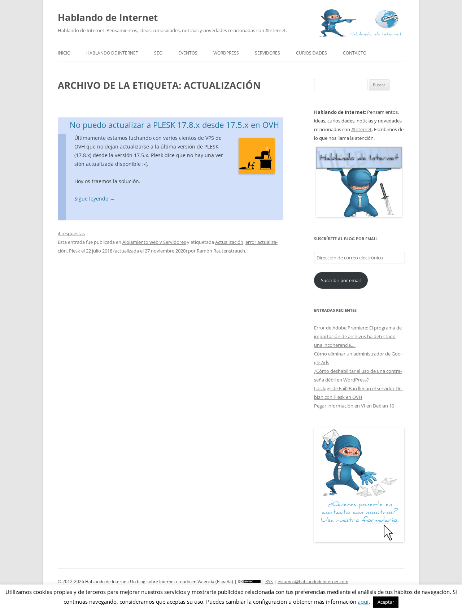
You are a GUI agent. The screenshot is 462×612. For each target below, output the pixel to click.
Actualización (229, 242)
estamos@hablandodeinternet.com (313, 581)
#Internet (361, 129)
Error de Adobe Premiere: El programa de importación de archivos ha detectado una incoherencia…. (358, 336)
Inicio (64, 53)
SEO (158, 53)
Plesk (74, 250)
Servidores (267, 53)
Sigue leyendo (94, 198)
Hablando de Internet (108, 17)
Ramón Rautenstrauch (221, 250)
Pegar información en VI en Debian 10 (354, 405)
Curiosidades (311, 53)
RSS (269, 581)
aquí (363, 601)
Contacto (354, 53)
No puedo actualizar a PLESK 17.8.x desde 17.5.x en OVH (174, 124)
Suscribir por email (341, 280)
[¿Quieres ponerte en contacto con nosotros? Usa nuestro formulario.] (359, 484)
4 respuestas (71, 233)
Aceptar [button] (386, 602)
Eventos (187, 53)
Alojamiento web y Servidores (154, 242)
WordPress (226, 53)
